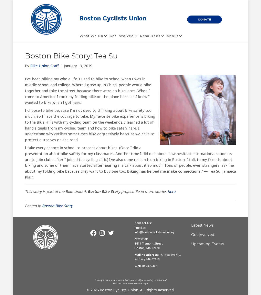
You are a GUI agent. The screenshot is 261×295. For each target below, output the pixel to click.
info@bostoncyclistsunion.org (154, 232)
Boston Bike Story (57, 205)
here (171, 191)
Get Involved (122, 36)
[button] (105, 36)
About (173, 36)
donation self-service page (135, 283)
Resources (150, 36)
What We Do (91, 36)
